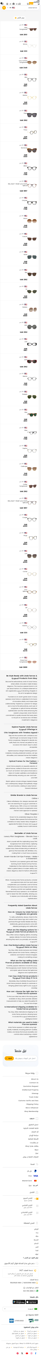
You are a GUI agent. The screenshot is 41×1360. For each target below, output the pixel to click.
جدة (37, 1233)
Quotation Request (30, 1086)
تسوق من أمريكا (32, 1331)
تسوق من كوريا (32, 1335)
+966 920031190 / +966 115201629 (23, 1283)
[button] (18, 4)
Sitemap (35, 1093)
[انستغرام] (32, 1353)
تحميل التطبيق (33, 1125)
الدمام (36, 1243)
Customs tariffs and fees (28, 1101)
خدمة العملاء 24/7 (26, 1270)
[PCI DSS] (33, 1321)
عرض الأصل (20, 17)
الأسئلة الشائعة (33, 1139)
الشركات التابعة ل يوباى (30, 1157)
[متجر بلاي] (19, 1302)
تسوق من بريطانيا (19, 1331)
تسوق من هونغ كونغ (18, 1333)
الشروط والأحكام (32, 1347)
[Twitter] (23, 1353)
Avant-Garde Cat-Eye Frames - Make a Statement (20, 857)
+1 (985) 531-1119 (29, 1291)
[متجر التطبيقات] (32, 1302)
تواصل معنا (33, 1349)
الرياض (36, 1229)
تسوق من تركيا (32, 1337)
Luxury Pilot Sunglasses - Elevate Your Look (20, 837)
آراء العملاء (34, 1132)
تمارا (36, 1153)
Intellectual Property (30, 1090)
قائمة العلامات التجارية (30, 1128)
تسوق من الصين (20, 1335)
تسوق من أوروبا (20, 1337)
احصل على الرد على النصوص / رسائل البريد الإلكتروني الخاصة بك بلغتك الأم (20, 1275)
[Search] (4, 8)
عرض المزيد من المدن (31, 1258)
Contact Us (33, 1083)
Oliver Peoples (31, 814)
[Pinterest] (19, 1353)
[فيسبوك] (36, 1353)
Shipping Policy (32, 1104)
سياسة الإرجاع (33, 1135)
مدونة (36, 1150)
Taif (36, 1251)
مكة (37, 1236)
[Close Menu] (38, 4)
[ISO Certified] (17, 1321)
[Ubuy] (30, 4)
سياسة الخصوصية (18, 1347)
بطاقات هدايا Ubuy (31, 1146)
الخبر (37, 1247)
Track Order (33, 1097)
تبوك (36, 1254)
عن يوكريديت (34, 1143)
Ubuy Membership (31, 1111)
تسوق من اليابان (32, 1333)
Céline (34, 798)
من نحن (8, 1347)
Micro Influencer (32, 1108)
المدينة (36, 1240)
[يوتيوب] (27, 1353)
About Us (34, 1079)
